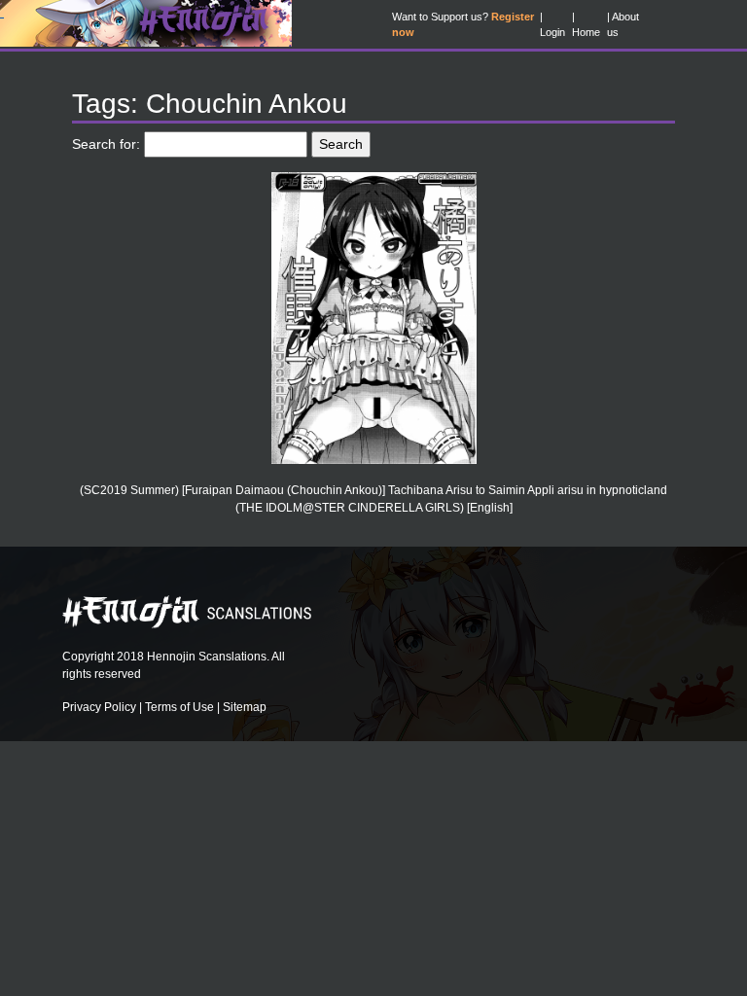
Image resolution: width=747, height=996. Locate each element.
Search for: (106, 144)
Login (552, 32)
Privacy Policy (99, 707)
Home (586, 32)
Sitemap (245, 707)
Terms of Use (179, 707)
